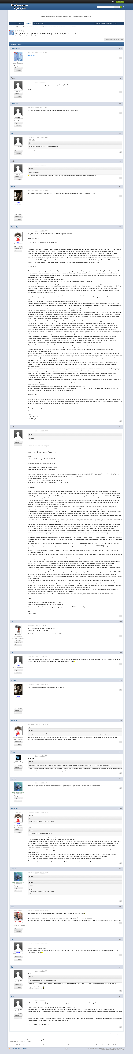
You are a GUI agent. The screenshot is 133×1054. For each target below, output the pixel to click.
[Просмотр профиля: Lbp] (18, 660)
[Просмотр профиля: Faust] (18, 757)
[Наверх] (66, 1049)
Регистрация (120, 1)
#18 (120, 939)
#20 (120, 996)
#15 (120, 808)
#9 (120, 621)
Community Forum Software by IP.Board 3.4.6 (99, 1048)
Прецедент (31, 55)
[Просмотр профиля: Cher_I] (18, 141)
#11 (120, 680)
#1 (120, 48)
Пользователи (38, 23)
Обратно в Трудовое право (117, 1034)
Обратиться (18, 68)
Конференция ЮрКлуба (14, 1044)
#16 (120, 869)
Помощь (25, 1048)
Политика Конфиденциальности (116, 1044)
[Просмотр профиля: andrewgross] (18, 56)
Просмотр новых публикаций (103, 23)
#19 (120, 967)
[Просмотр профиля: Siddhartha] (18, 111)
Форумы (28, 23)
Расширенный (123, 7)
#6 (120, 186)
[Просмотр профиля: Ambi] (18, 1003)
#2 (120, 78)
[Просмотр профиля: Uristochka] (18, 236)
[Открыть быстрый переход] (115, 23)
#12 (120, 720)
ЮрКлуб (20, 23)
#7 (120, 227)
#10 (120, 652)
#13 (120, 752)
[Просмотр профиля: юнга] (18, 916)
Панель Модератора (14, 1)
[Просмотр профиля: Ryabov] (18, 195)
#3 (120, 104)
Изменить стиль (16, 1048)
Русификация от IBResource (117, 1048)
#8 (120, 427)
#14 (120, 779)
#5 (120, 161)
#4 (120, 133)
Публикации (18, 70)
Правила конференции (101, 1044)
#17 (120, 907)
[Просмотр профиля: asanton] (18, 786)
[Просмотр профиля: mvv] (18, 629)
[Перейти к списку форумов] (20, 6)
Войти (113, 1)
